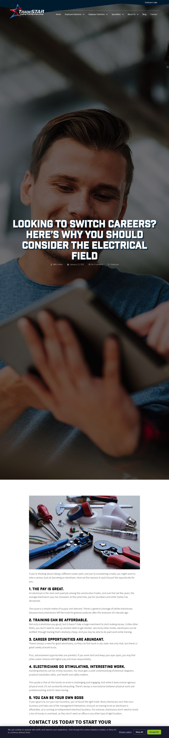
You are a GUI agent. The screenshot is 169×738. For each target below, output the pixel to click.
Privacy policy (125, 732)
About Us (134, 15)
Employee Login (152, 3)
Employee (114, 264)
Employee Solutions (75, 15)
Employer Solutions (99, 15)
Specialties (119, 15)
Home (59, 15)
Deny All (139, 732)
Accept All (154, 732)
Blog (145, 15)
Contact (154, 15)
